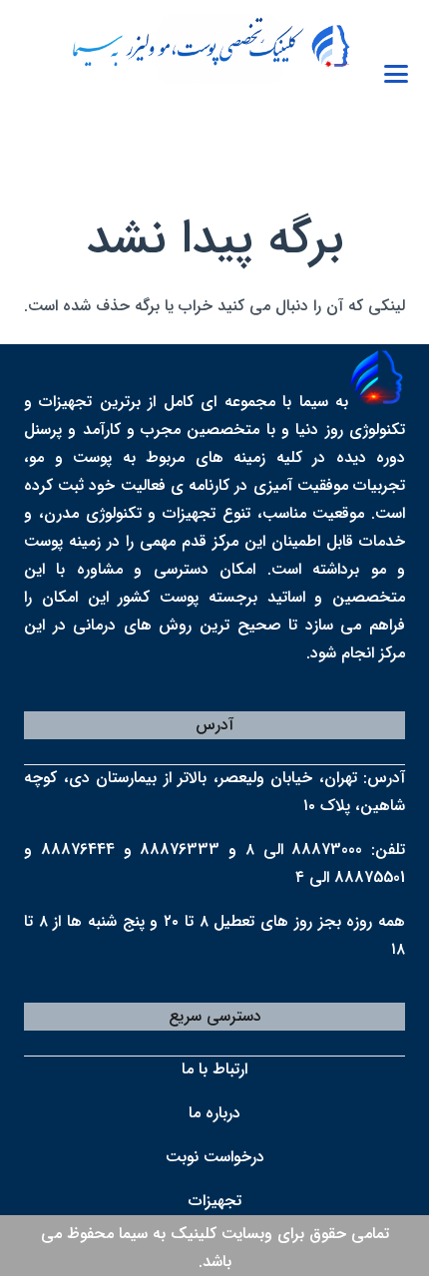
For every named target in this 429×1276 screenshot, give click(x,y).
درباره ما (214, 1112)
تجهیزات (215, 1200)
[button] (396, 74)
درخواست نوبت (215, 1156)
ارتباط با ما (214, 1069)
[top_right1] (201, 49)
